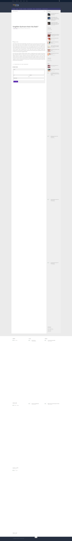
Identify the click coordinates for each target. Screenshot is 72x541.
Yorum (14, 69)
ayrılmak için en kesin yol (17, 64)
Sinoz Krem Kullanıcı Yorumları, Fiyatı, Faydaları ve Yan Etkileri (55, 46)
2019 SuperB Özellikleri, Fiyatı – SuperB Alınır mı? (55, 14)
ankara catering (50, 60)
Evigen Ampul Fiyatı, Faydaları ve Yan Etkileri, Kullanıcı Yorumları (55, 35)
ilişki (20, 64)
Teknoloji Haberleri (29, 8)
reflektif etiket (49, 330)
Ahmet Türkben (15, 28)
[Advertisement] (29, 19)
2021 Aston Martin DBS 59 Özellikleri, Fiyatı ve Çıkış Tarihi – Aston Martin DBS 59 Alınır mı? (55, 23)
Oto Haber (24, 8)
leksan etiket (49, 331)
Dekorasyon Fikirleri (45, 8)
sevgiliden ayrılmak (26, 64)
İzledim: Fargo (34, 340)
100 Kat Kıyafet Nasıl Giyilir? (51, 340)
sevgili (22, 64)
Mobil (34, 8)
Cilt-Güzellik (20, 8)
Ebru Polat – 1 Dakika (15, 467)
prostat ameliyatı (50, 29)
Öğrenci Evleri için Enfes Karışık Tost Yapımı (53, 403)
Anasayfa (14, 8)
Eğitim (17, 8)
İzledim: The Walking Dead (35, 403)
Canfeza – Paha (15, 402)
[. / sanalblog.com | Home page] (16, 5)
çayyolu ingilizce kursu (50, 329)
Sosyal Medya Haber (38, 8)
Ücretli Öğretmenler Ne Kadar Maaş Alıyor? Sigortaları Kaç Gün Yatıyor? (55, 74)
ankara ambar (49, 59)
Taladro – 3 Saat (15, 532)
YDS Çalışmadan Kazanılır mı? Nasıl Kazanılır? (54, 263)
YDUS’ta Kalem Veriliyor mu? (54, 65)
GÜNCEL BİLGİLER (15, 11)
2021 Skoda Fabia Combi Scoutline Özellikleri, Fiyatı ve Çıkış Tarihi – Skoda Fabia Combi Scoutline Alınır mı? (55, 18)
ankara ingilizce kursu (50, 328)
